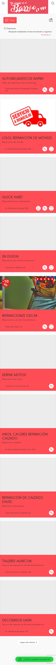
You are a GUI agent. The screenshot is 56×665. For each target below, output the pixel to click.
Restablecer (46, 35)
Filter (12, 20)
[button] (34, 659)
